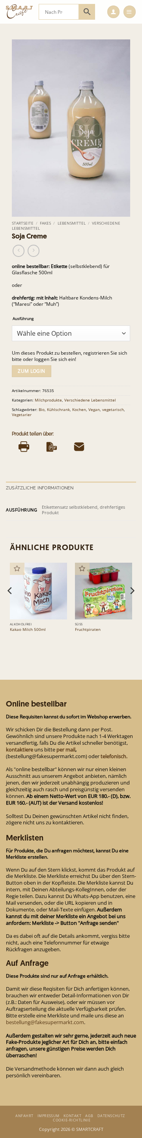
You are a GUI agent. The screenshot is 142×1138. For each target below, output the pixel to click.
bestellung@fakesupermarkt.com (45, 1022)
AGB (89, 1115)
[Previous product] (33, 251)
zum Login (31, 371)
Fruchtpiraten (88, 629)
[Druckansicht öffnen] (24, 446)
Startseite (23, 223)
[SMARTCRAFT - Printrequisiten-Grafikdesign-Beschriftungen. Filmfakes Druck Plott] (19, 12)
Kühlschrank (58, 409)
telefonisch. (114, 756)
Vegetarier (22, 414)
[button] (113, 12)
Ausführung (23, 318)
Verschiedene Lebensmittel (90, 400)
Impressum (48, 1115)
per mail (65, 749)
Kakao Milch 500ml (28, 629)
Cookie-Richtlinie (71, 1120)
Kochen (79, 409)
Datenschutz (111, 1115)
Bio (42, 409)
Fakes (45, 223)
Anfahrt (24, 1115)
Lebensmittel (72, 223)
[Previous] (10, 606)
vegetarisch (113, 409)
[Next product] (18, 251)
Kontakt (72, 1115)
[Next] (131, 606)
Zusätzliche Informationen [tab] (40, 488)
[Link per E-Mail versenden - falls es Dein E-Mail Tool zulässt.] (79, 446)
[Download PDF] (51, 446)
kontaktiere (19, 749)
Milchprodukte (48, 400)
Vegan (94, 409)
